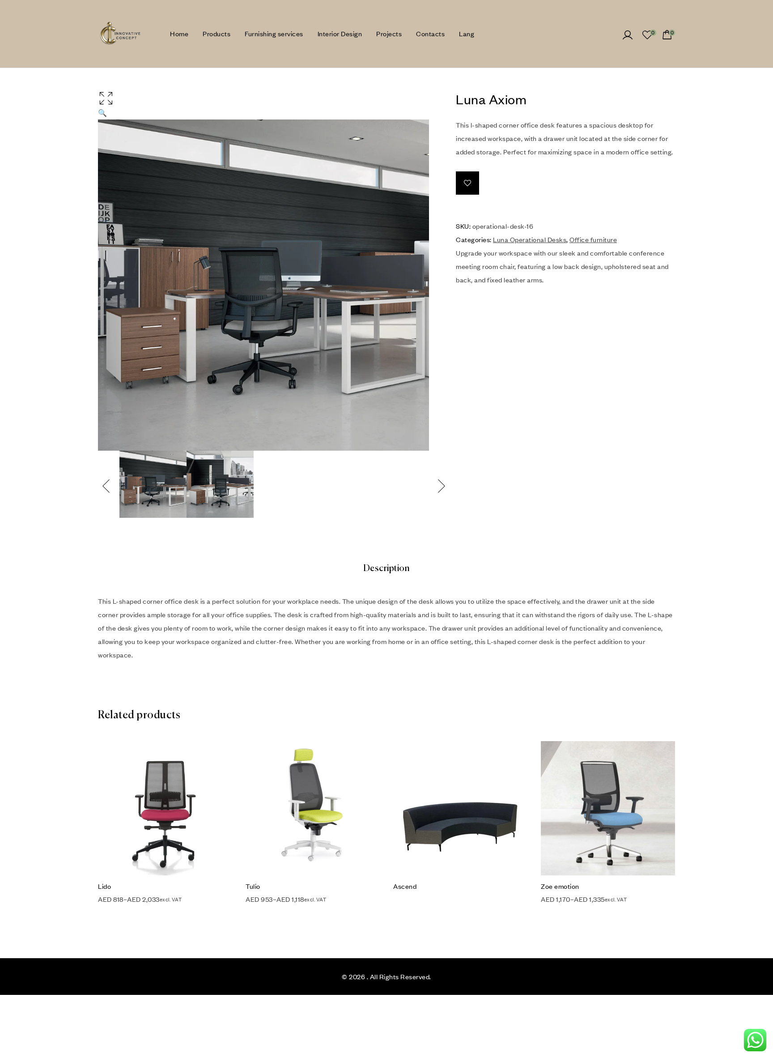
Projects (389, 34)
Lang (466, 34)
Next (442, 486)
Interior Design (340, 34)
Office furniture (593, 239)
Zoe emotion (560, 886)
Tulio (253, 886)
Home (179, 34)
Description (386, 568)
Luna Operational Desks (529, 239)
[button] (263, 103)
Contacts (430, 34)
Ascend (404, 886)
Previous (107, 486)
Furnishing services (274, 34)
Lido (104, 886)
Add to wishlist (467, 183)
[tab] (386, 568)
